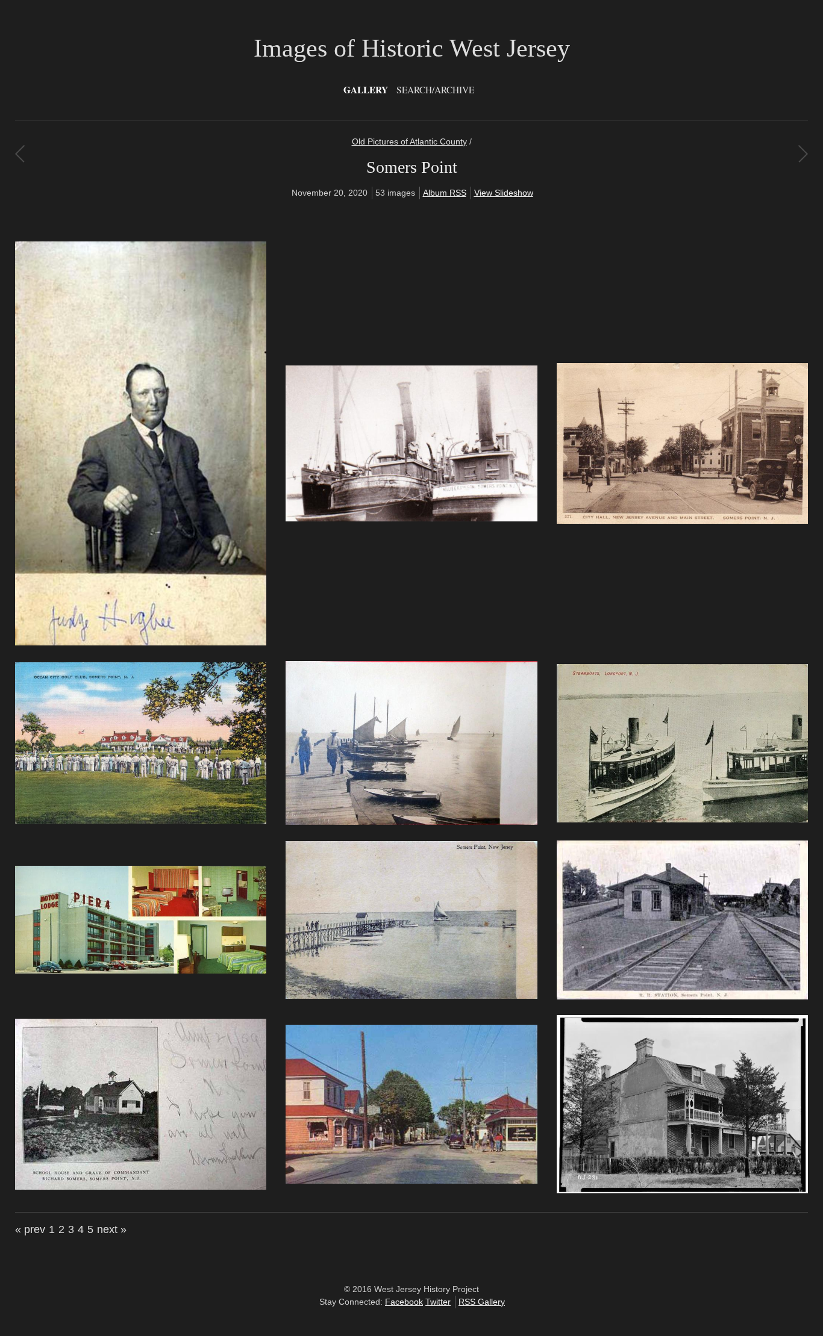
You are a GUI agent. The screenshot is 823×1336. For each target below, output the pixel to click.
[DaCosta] (802, 153)
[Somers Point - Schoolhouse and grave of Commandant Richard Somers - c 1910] (140, 1187)
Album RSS (444, 192)
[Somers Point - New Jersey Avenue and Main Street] (682, 521)
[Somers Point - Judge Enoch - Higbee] (140, 642)
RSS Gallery (481, 1301)
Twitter (438, 1301)
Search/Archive (435, 90)
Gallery (365, 89)
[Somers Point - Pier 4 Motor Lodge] (140, 970)
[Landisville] (19, 153)
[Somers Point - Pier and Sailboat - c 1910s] (411, 996)
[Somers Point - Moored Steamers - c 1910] (411, 518)
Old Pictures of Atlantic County (409, 141)
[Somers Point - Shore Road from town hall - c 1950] (411, 1180)
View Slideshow (503, 192)
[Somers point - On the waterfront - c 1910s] (411, 822)
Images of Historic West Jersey (412, 48)
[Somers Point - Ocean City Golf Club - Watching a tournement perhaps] (140, 820)
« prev (30, 1229)
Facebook (404, 1301)
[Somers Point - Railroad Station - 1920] (682, 996)
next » (112, 1229)
